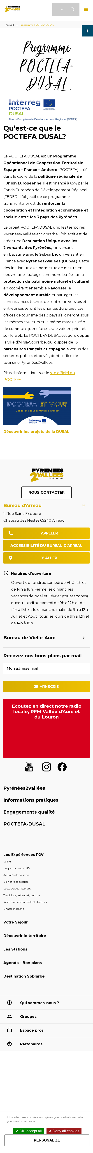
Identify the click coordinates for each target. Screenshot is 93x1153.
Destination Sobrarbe (24, 976)
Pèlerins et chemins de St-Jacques (25, 902)
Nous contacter (46, 492)
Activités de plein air (16, 875)
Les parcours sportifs (16, 868)
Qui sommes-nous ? (39, 1003)
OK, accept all (30, 1131)
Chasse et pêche (13, 908)
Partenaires (31, 1044)
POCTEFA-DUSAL (24, 824)
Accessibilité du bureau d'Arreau (46, 546)
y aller (49, 558)
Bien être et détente (15, 881)
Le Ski (7, 861)
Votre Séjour (15, 922)
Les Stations (15, 949)
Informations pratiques (30, 800)
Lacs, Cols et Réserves (17, 888)
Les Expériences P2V (23, 855)
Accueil (10, 24)
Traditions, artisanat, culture (21, 895)
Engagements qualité (29, 812)
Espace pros (32, 1030)
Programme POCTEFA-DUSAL (37, 24)
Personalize (47, 1140)
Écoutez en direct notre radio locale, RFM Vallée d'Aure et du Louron (46, 711)
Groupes (28, 1016)
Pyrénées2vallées (24, 788)
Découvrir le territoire (24, 936)
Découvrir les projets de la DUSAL (36, 432)
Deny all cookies (65, 1131)
